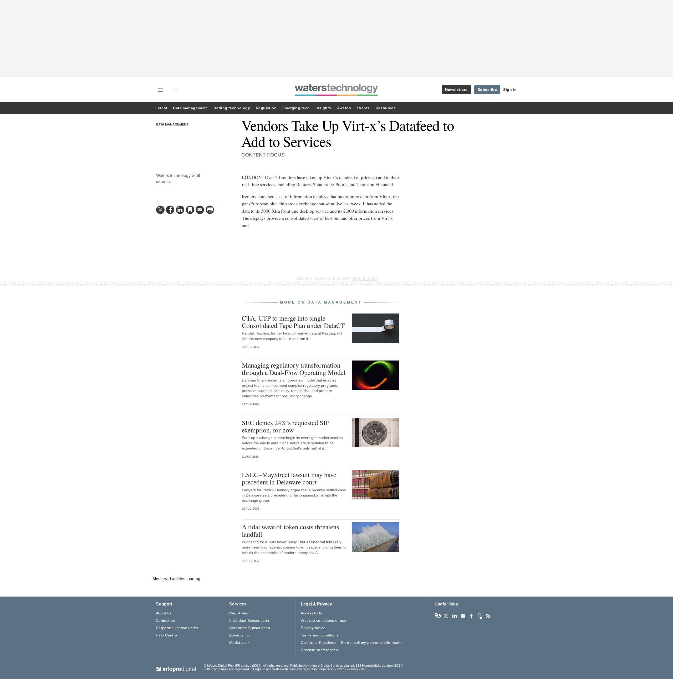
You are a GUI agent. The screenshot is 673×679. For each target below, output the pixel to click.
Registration (240, 613)
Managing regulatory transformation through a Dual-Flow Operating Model (293, 368)
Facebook (471, 616)
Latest (161, 108)
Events (363, 108)
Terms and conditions (319, 635)
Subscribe (487, 89)
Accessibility (311, 613)
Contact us (165, 620)
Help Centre (166, 635)
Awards (344, 108)
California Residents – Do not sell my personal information (352, 642)
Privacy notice (313, 628)
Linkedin (454, 616)
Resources (386, 108)
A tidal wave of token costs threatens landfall (290, 530)
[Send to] (200, 210)
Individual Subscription (249, 620)
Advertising (239, 635)
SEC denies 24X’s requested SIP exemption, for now (285, 426)
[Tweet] (160, 210)
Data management (190, 108)
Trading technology (231, 108)
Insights (323, 108)
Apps (480, 616)
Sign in (510, 89)
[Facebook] (170, 210)
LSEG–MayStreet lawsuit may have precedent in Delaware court (289, 478)
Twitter (446, 616)
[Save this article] (190, 210)
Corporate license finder (177, 628)
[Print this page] (210, 210)
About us (163, 613)
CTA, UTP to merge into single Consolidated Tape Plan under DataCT (293, 321)
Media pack (239, 642)
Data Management (172, 124)
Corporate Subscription (249, 628)
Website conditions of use (323, 620)
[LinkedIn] (180, 210)
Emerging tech (296, 108)
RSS (488, 616)
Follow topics (438, 616)
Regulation (266, 108)
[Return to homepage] (336, 95)
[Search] (176, 90)
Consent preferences (319, 650)
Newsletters (456, 89)
